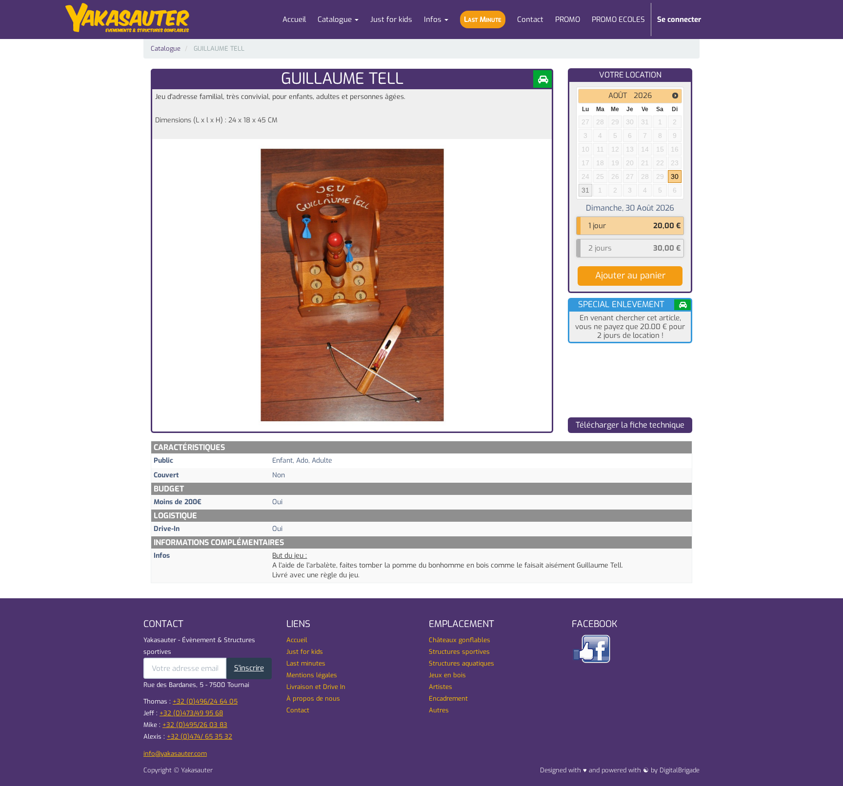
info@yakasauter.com (175, 753)
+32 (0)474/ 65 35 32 (199, 736)
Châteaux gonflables (459, 640)
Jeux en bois (447, 675)
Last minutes (305, 663)
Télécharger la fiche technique (630, 425)
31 (585, 190)
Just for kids (304, 652)
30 (675, 176)
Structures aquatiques (461, 663)
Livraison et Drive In (315, 687)
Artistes (440, 687)
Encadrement (448, 698)
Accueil (296, 640)
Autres (439, 710)
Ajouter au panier (630, 275)
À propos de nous (313, 698)
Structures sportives (459, 652)
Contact (297, 710)
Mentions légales (311, 675)
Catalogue (166, 48)
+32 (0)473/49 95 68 (191, 713)
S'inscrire (249, 668)
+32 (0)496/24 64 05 (205, 701)
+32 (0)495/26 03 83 (194, 725)
